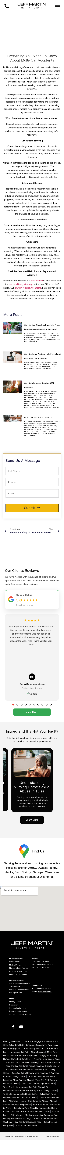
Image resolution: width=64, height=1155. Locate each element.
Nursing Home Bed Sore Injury (17, 1059)
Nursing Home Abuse (18, 971)
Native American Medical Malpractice (20, 1055)
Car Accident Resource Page (28, 1122)
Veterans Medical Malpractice (17, 1104)
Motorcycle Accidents (18, 968)
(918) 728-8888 (44, 991)
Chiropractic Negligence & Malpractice (40, 1041)
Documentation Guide (18, 1011)
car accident (37, 280)
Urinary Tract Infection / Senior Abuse (38, 1101)
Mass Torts (52, 1052)
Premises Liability (30, 1062)
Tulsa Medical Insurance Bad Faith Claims (31, 1111)
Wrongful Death (15, 993)
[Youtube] (21, 1027)
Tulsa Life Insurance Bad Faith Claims (20, 1094)
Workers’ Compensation (19, 990)
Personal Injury (12, 1062)
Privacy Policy (15, 1002)
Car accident (14, 962)
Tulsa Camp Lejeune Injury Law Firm (38, 1083)
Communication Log (17, 1008)
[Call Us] (7, 6)
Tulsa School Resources (26, 1125)
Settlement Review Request (20, 1014)
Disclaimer (13, 1005)
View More (32, 712)
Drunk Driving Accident (33, 1048)
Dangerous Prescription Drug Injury (41, 1045)
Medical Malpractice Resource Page (41, 1115)
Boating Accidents (11, 1041)
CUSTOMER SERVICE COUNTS (38, 417)
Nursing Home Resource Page (17, 1118)
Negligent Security (48, 1055)
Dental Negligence (11, 1048)
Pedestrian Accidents (18, 974)
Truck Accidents (16, 986)
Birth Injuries (16, 1115)
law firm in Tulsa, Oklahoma (28, 288)
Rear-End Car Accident (16, 1066)
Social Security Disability (19, 983)
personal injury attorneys (21, 284)
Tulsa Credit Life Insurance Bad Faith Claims (23, 1087)
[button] (13, 704)
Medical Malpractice (17, 965)
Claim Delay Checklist (13, 1045)
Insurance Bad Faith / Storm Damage (28, 1052)
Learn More (32, 819)
